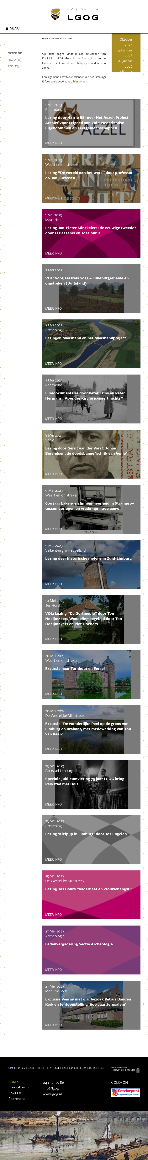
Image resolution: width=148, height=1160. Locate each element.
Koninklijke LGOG (74, 10)
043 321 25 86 (53, 1082)
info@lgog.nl (52, 1088)
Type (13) (14, 66)
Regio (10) (15, 59)
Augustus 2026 (125, 63)
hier (76, 81)
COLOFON (119, 1082)
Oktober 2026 (125, 42)
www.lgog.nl (52, 1093)
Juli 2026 (125, 71)
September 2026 (124, 52)
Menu (15, 28)
